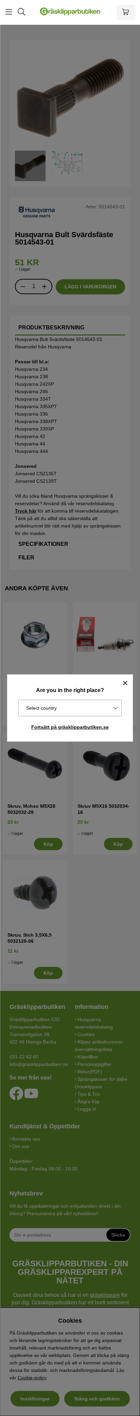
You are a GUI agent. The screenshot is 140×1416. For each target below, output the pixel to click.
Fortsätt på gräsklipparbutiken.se (70, 727)
